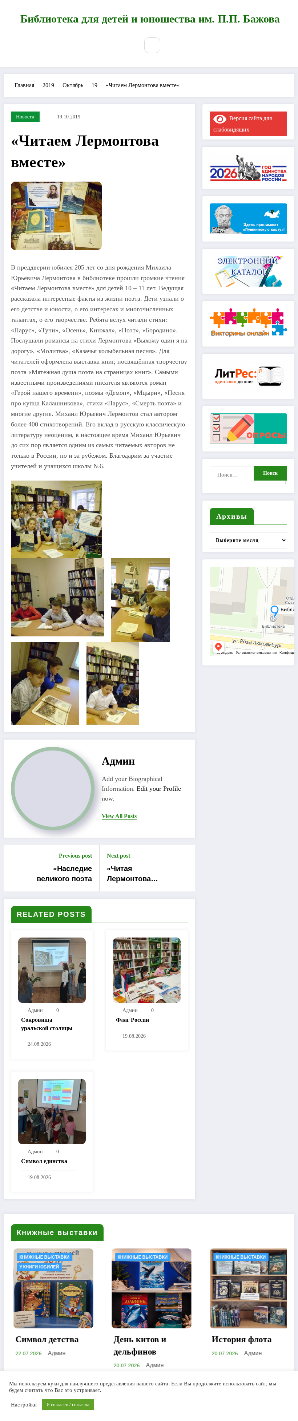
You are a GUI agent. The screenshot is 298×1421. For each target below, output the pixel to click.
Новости (25, 117)
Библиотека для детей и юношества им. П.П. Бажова (150, 19)
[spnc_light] (171, 45)
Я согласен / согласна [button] (68, 1404)
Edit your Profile (159, 788)
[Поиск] (152, 45)
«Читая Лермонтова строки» (129, 874)
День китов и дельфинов (55, 1345)
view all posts (119, 816)
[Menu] (128, 46)
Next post (118, 856)
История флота (157, 1339)
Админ (118, 761)
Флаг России (132, 1020)
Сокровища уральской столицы (47, 1024)
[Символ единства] (52, 1111)
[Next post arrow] (185, 868)
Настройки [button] (24, 1405)
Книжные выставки (58, 1257)
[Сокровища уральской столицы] (52, 969)
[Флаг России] (147, 969)
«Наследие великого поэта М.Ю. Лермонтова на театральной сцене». (60, 874)
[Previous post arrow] (14, 868)
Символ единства (44, 1161)
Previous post (75, 856)
